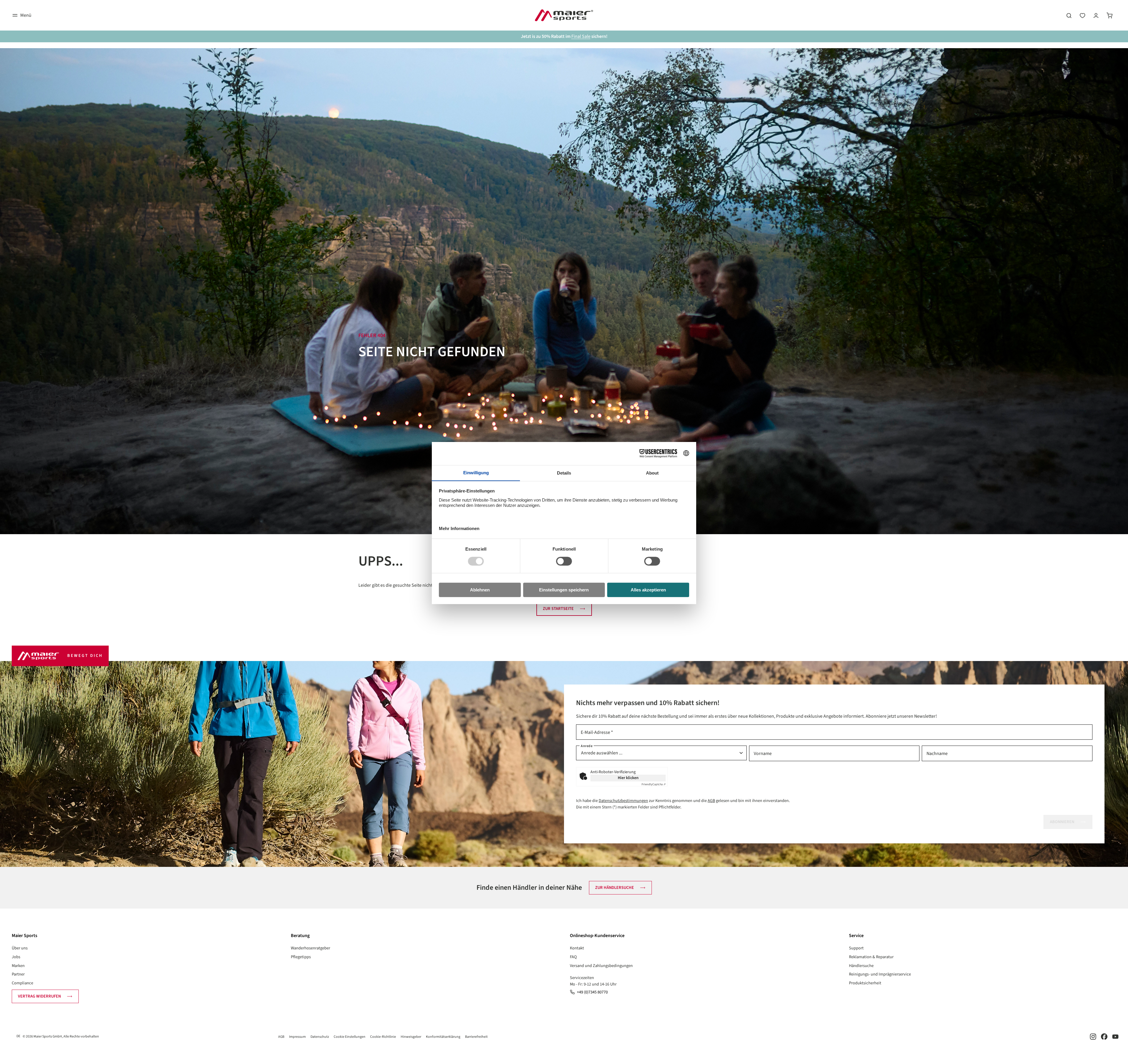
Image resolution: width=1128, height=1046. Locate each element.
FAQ (573, 957)
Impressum (297, 1036)
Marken (18, 966)
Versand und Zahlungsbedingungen (601, 966)
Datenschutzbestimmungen (623, 801)
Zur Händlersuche (614, 887)
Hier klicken (628, 778)
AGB (711, 801)
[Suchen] (1069, 15)
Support (856, 948)
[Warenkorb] (1109, 15)
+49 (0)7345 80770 (592, 992)
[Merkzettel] (1082, 15)
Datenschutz (319, 1036)
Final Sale (580, 36)
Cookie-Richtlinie (383, 1036)
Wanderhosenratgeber (310, 948)
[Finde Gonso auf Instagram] (1093, 1036)
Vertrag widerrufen (39, 996)
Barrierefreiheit (476, 1036)
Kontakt (577, 948)
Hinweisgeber (411, 1036)
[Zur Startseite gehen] (564, 15)
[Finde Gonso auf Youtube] (1115, 1036)
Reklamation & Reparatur (871, 957)
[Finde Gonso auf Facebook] (1104, 1036)
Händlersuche (861, 966)
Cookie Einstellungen (349, 1036)
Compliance (22, 983)
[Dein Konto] (1096, 15)
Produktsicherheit (865, 983)
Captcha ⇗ (654, 784)
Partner (18, 974)
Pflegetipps (301, 957)
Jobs (16, 957)
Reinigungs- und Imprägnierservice (880, 974)
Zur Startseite (558, 609)
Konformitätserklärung (443, 1036)
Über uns (20, 948)
